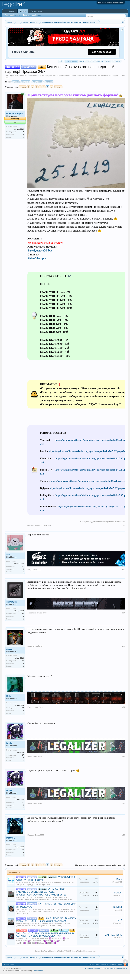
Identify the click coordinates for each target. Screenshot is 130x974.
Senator (118, 892)
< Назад (22, 87)
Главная (12, 11)
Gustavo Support (111, 75)
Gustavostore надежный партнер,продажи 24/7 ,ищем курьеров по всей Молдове (51, 75)
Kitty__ (9, 696)
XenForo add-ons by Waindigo (52, 951)
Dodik (9, 743)
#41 (123, 803)
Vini (8, 554)
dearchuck (11, 602)
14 (23, 849)
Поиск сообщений (12, 15)
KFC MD (91, 61)
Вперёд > (58, 87)
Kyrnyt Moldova (22, 882)
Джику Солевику (22, 923)
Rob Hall (19, 909)
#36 (123, 570)
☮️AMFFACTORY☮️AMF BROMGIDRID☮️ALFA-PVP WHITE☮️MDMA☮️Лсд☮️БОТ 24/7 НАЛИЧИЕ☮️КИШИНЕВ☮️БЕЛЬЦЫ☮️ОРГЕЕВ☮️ (42, 940)
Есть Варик (116, 61)
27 (23, 708)
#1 (124, 525)
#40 (123, 756)
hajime (108, 61)
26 (23, 661)
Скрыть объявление (122, 29)
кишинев (25, 82)
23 (23, 613)
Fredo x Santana (71, 61)
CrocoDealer (100, 61)
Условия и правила (92, 968)
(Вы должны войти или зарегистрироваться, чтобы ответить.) (100, 865)
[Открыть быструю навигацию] (123, 22)
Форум (23, 11)
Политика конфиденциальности (114, 968)
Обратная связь (93, 964)
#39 (123, 707)
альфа (16, 82)
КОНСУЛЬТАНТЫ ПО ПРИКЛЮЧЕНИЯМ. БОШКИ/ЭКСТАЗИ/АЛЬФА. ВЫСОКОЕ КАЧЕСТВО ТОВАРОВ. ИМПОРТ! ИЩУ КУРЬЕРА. (45, 911)
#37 (123, 613)
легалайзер (37, 82)
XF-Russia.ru (16, 968)
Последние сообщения (32, 15)
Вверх (120, 964)
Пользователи (36, 11)
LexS (119, 920)
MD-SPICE (20, 897)
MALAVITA (82, 61)
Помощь (104, 964)
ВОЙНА (61, 61)
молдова (49, 82)
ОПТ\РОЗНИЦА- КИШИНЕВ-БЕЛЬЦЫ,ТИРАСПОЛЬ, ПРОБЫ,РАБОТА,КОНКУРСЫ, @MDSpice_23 (41, 892)
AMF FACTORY (22, 938)
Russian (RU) (9, 964)
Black (119, 879)
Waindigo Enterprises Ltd (85, 951)
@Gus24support (37, 258)
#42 (123, 835)
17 (23, 566)
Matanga (10, 838)
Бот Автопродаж (101, 51)
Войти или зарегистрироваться (110, 2)
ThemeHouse (38, 970)
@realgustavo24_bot (39, 250)
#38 (123, 646)
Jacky (9, 649)
